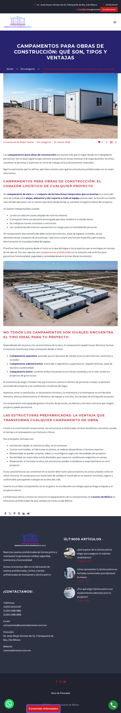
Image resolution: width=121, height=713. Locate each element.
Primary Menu (115, 22)
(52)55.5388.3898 (12, 614)
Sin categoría (44, 142)
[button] (9, 704)
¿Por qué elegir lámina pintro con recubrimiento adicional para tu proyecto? (95, 592)
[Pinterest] (14, 513)
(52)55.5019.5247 (12, 606)
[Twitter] (10, 513)
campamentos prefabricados (56, 252)
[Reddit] (28, 513)
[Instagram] (83, 9)
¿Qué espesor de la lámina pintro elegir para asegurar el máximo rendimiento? (94, 553)
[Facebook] (78, 9)
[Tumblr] (19, 513)
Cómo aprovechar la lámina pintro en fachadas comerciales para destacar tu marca (97, 573)
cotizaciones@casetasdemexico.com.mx (25, 625)
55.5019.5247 (112, 4)
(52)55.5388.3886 (12, 610)
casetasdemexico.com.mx (17, 650)
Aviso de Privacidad (60, 693)
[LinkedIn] (23, 513)
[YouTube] (87, 9)
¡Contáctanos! (109, 9)
